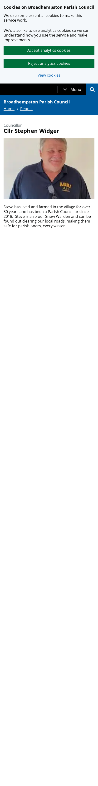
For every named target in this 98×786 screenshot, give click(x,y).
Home (9, 108)
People (26, 108)
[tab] (72, 89)
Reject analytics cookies (49, 63)
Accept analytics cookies (49, 50)
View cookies (49, 75)
